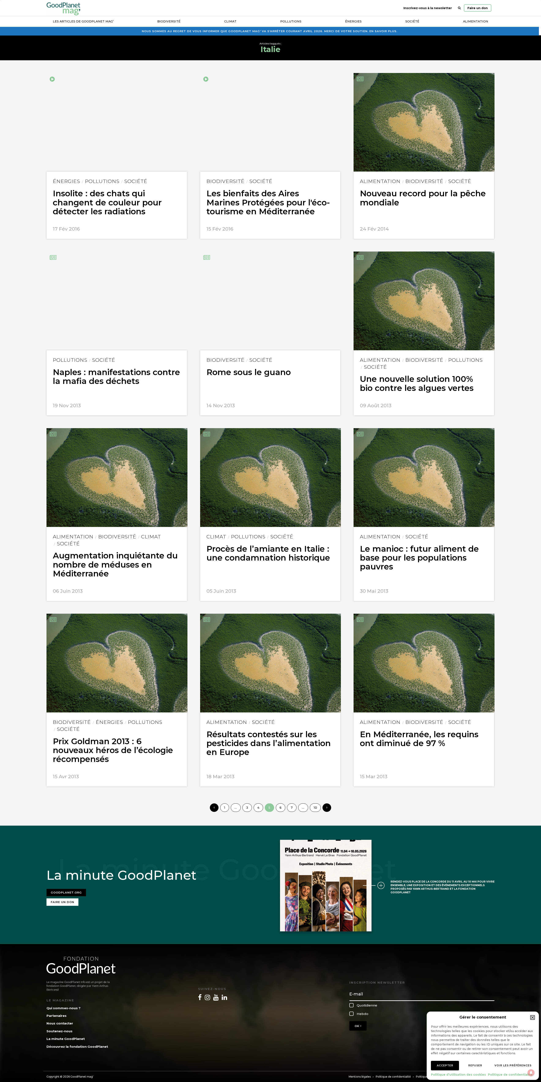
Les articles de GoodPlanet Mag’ (83, 21)
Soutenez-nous (59, 1031)
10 (315, 808)
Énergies (353, 21)
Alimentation (475, 21)
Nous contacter (59, 1023)
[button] (532, 1017)
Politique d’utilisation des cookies (458, 1075)
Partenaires (56, 1016)
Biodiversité (168, 21)
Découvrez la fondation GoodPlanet (77, 1047)
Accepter (445, 1065)
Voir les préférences (513, 1065)
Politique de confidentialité (510, 1075)
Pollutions (290, 21)
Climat (230, 21)
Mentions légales (360, 1076)
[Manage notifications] (531, 1072)
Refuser (475, 1065)
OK (357, 1026)
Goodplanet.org (66, 892)
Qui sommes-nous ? (63, 1008)
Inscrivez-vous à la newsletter (427, 8)
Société (412, 21)
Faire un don (477, 8)
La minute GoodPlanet (65, 1039)
